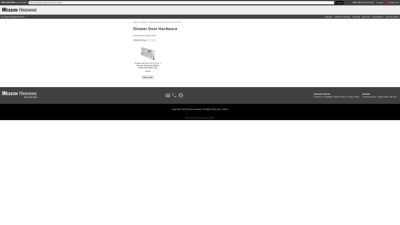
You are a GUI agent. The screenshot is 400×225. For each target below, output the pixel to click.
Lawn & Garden (392, 16)
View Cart (394, 2)
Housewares (377, 16)
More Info (147, 77)
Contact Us (168, 95)
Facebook (181, 95)
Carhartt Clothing (342, 16)
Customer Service (322, 94)
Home (135, 22)
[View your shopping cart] (386, 2)
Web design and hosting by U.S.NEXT (200, 118)
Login (380, 2)
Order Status (383, 97)
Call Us (174, 95)
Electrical (366, 16)
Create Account (369, 97)
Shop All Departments (14, 16)
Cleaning (356, 16)
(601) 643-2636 (363, 2)
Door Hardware (155, 22)
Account (366, 94)
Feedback (329, 97)
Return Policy (340, 97)
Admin (225, 109)
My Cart (393, 97)
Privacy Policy (353, 97)
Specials (328, 16)
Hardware (143, 22)
